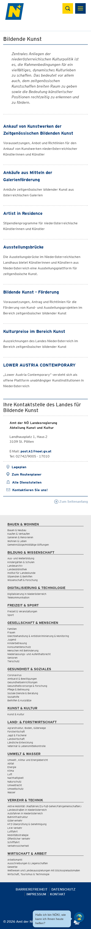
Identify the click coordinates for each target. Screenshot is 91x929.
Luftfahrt (12, 831)
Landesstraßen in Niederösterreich (27, 809)
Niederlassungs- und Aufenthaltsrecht (29, 654)
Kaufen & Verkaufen (18, 533)
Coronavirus (14, 675)
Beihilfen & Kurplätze (19, 700)
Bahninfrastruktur (17, 817)
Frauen (11, 632)
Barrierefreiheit (32, 889)
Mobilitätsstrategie (17, 835)
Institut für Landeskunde (21, 572)
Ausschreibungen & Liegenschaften (27, 863)
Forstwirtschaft (16, 731)
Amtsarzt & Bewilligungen (22, 678)
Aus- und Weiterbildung (20, 558)
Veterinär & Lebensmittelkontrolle (26, 746)
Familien (12, 628)
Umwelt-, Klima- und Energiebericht (27, 760)
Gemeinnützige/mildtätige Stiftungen (28, 544)
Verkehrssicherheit (18, 845)
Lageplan (19, 467)
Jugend (11, 639)
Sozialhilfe (13, 696)
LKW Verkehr (14, 827)
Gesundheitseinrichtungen (22, 682)
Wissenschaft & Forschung (22, 580)
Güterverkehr (14, 820)
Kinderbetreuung (17, 643)
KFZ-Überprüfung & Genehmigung (27, 824)
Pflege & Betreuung (18, 689)
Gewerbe (12, 866)
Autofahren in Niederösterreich (25, 813)
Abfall (10, 763)
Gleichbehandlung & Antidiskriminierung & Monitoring (38, 636)
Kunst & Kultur (15, 714)
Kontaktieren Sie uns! (30, 490)
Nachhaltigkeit (15, 777)
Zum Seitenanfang (73, 502)
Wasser (11, 792)
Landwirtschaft (16, 738)
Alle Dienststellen (26, 482)
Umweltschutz (15, 788)
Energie (11, 767)
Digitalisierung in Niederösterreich (26, 593)
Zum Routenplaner (26, 474)
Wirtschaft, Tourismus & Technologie (28, 874)
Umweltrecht (14, 785)
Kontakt (57, 894)
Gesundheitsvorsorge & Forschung (27, 685)
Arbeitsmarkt (14, 859)
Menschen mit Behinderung (23, 650)
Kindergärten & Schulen (20, 562)
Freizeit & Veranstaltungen (22, 611)
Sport (10, 615)
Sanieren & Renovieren (20, 537)
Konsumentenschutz (19, 647)
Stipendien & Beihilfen (19, 576)
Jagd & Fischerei (16, 735)
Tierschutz (13, 661)
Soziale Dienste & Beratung (22, 693)
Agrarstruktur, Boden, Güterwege (26, 728)
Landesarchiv (15, 565)
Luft (9, 774)
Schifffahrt (13, 842)
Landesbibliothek (17, 569)
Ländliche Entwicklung (20, 742)
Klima (10, 770)
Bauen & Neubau (16, 530)
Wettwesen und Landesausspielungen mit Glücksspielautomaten (43, 870)
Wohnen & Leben (17, 541)
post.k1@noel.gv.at (36, 451)
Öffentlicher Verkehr (18, 838)
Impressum (36, 894)
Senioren (12, 657)
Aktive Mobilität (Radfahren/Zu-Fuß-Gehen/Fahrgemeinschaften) (44, 806)
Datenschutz (63, 889)
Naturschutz (14, 781)
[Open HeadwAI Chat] (79, 917)
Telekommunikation (18, 597)
